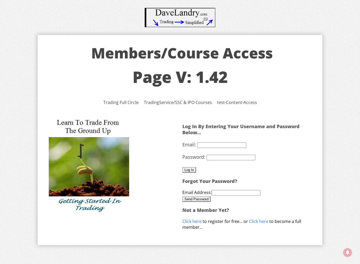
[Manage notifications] (347, 252)
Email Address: (197, 192)
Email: (189, 144)
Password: (193, 157)
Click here (192, 221)
